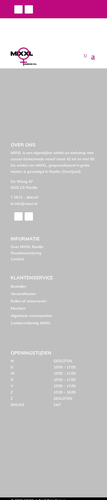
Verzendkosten (23, 293)
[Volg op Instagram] (29, 9)
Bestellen (18, 286)
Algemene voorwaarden (31, 315)
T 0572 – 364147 (25, 197)
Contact (17, 259)
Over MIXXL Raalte (27, 246)
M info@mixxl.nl (24, 203)
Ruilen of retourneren (28, 301)
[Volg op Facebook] (18, 9)
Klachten (18, 308)
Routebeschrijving (26, 253)
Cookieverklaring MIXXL (31, 323)
